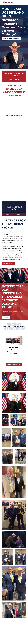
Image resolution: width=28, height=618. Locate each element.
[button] (8, 334)
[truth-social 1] (18, 80)
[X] (12, 80)
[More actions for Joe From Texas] (8, 334)
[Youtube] (16, 80)
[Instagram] (14, 80)
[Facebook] (10, 80)
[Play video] (14, 208)
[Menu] (23, 2)
